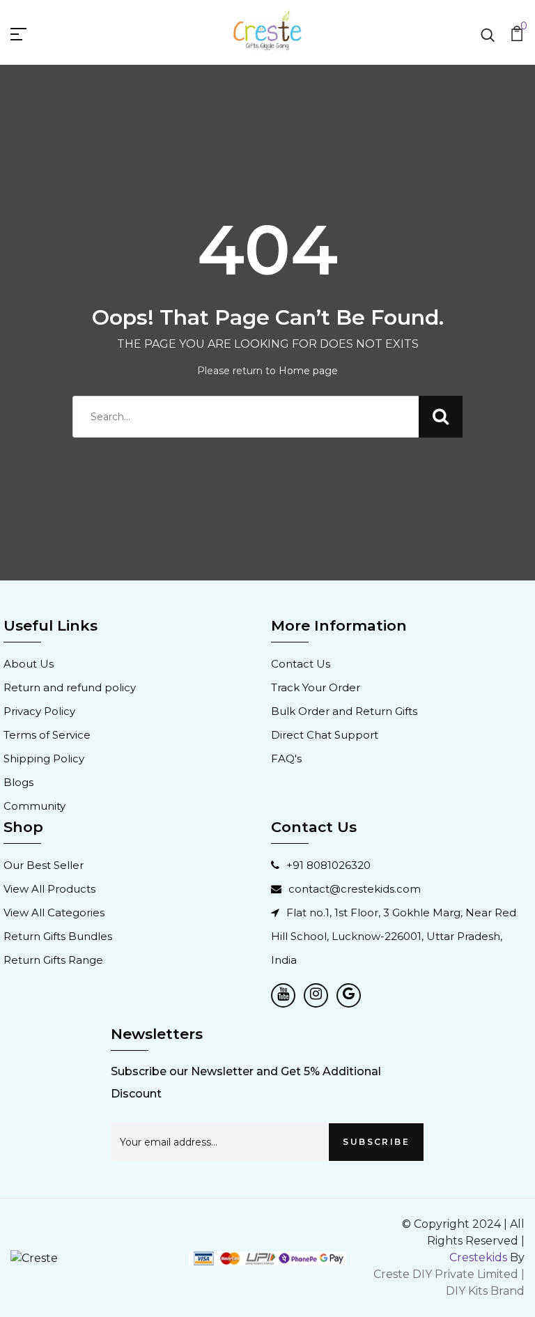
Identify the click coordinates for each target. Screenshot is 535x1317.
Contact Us (300, 663)
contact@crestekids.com (354, 888)
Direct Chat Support (324, 734)
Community (34, 805)
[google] (348, 995)
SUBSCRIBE (376, 1142)
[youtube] (283, 995)
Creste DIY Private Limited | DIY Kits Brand (449, 1282)
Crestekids (478, 1257)
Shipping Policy (43, 758)
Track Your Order (315, 687)
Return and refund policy (69, 687)
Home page (308, 370)
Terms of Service (47, 734)
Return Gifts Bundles (57, 936)
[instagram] (316, 995)
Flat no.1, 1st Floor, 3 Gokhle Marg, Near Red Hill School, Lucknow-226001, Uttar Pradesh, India (393, 936)
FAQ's (286, 758)
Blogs (18, 782)
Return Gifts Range (53, 959)
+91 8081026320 (328, 865)
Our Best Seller (43, 865)
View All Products (49, 888)
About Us (28, 663)
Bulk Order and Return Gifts (344, 711)
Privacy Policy (39, 711)
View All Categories (53, 912)
